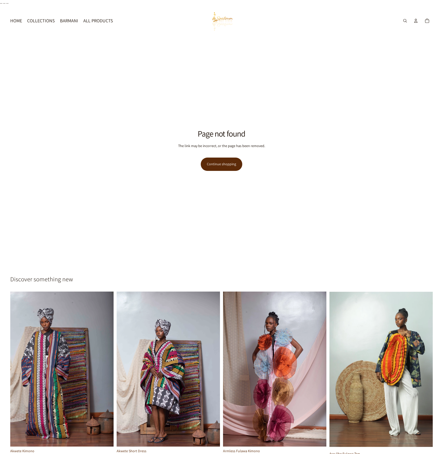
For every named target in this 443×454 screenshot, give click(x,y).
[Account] (415, 20)
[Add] (105, 438)
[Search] (405, 20)
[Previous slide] (18, 369)
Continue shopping (221, 164)
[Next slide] (106, 369)
